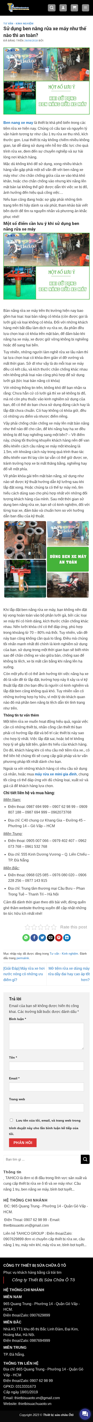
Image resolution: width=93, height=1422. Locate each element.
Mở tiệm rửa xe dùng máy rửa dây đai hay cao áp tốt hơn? (69, 974)
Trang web (17, 1099)
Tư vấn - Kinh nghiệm (18, 23)
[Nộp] (85, 1159)
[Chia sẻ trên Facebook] (34, 938)
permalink (22, 958)
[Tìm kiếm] (52, 8)
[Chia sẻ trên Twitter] (42, 938)
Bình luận (17, 1019)
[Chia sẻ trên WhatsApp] (26, 938)
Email (14, 1078)
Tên (13, 1057)
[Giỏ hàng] (74, 8)
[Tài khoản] (63, 8)
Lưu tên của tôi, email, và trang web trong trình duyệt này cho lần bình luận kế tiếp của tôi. (45, 1127)
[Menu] (85, 8)
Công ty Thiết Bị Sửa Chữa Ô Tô (43, 1279)
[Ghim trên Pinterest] (59, 938)
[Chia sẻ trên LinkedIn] (67, 938)
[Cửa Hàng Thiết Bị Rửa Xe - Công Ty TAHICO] (18, 7)
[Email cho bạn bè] (50, 938)
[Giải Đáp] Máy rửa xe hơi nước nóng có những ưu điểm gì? (24, 974)
